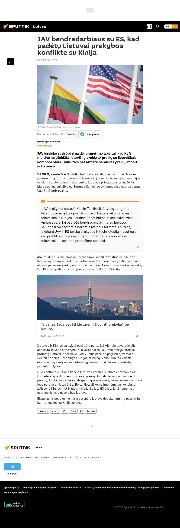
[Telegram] (90, 134)
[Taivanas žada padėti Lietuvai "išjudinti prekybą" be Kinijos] (90, 297)
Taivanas (91, 411)
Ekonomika (41, 457)
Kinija (73, 411)
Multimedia (91, 457)
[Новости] (68, 134)
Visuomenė (60, 457)
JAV (64, 411)
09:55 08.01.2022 (47, 60)
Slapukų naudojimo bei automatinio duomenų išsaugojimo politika (122, 487)
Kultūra (75, 457)
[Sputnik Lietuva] (17, 29)
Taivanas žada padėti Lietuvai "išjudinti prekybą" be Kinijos (85, 326)
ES (81, 411)
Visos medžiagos (44, 146)
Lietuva (55, 411)
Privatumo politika (71, 487)
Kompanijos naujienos (16, 492)
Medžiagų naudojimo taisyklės (39, 487)
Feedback (168, 487)
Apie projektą (11, 487)
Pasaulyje (43, 411)
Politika (25, 457)
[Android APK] (14, 505)
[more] (137, 247)
